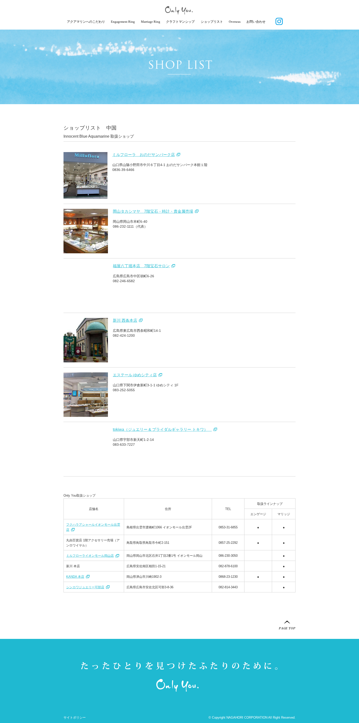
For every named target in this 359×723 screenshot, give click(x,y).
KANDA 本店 (75, 576)
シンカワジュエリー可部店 (85, 587)
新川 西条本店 (125, 320)
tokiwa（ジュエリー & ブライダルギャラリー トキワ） (162, 429)
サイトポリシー (74, 717)
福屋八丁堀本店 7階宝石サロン (141, 266)
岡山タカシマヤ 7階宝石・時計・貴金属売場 (153, 211)
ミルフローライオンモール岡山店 (90, 555)
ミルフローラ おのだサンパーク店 (143, 155)
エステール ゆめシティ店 (135, 375)
